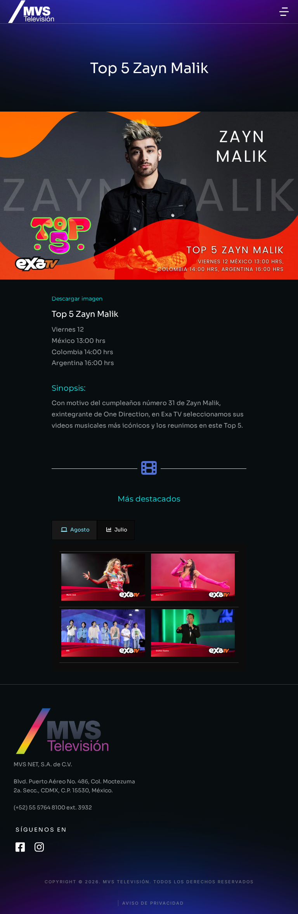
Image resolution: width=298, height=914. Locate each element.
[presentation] (74, 530)
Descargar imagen (77, 298)
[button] (284, 11)
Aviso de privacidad (153, 903)
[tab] (74, 530)
